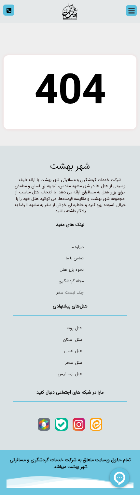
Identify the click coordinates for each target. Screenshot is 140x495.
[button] (131, 10)
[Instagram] (79, 424)
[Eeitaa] (96, 424)
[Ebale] (61, 424)
